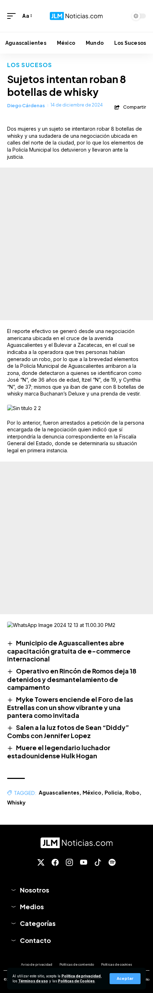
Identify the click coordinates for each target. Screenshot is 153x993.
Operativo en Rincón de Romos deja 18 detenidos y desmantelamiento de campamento (71, 679)
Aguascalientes (59, 792)
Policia (113, 792)
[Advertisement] (76, 244)
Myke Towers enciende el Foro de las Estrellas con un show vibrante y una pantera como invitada (70, 707)
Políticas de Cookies (76, 981)
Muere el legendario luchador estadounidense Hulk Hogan (58, 751)
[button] (125, 978)
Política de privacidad (81, 976)
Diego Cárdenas (26, 105)
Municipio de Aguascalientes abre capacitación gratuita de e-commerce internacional (69, 651)
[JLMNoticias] (76, 15)
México (92, 792)
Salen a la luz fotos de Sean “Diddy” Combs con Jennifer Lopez (68, 731)
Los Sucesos (29, 65)
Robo (132, 792)
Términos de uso (33, 981)
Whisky (16, 802)
